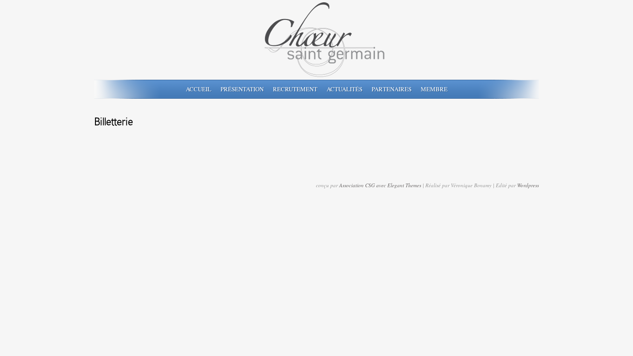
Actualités (344, 89)
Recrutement (295, 89)
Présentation (242, 89)
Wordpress (528, 185)
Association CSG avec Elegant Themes (380, 185)
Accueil (198, 89)
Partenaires (391, 89)
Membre (434, 89)
